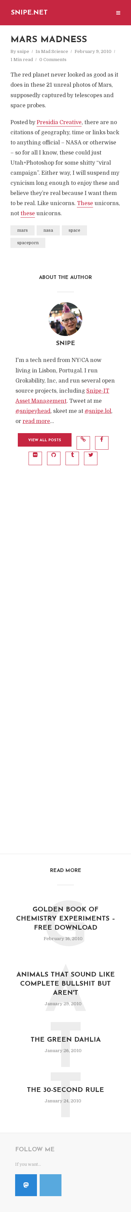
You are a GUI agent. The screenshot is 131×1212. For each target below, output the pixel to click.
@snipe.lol (98, 411)
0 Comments (53, 59)
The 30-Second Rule (65, 1090)
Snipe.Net (29, 12)
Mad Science (54, 51)
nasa (48, 230)
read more (36, 421)
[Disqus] (65, 566)
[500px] (50, 1185)
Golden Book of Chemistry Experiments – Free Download (65, 918)
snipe (23, 51)
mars (22, 230)
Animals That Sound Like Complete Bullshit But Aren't (65, 983)
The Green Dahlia (66, 1040)
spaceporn (28, 243)
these (27, 213)
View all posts (44, 440)
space (74, 230)
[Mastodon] (26, 1185)
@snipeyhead (32, 411)
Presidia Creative (59, 122)
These (85, 203)
